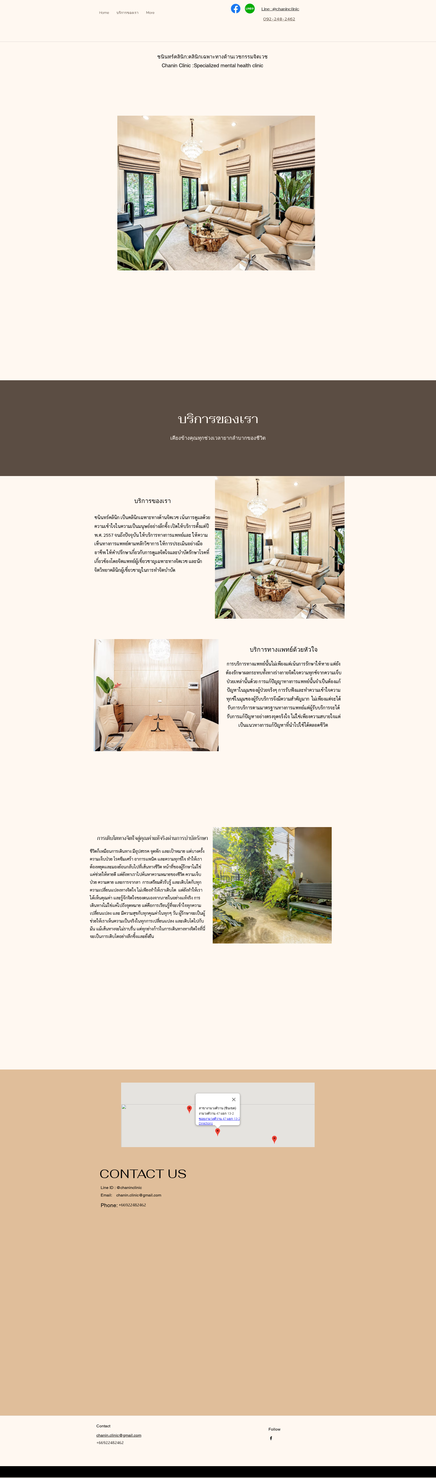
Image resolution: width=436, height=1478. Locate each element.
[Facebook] (235, 8)
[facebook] (271, 1438)
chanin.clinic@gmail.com (138, 1195)
